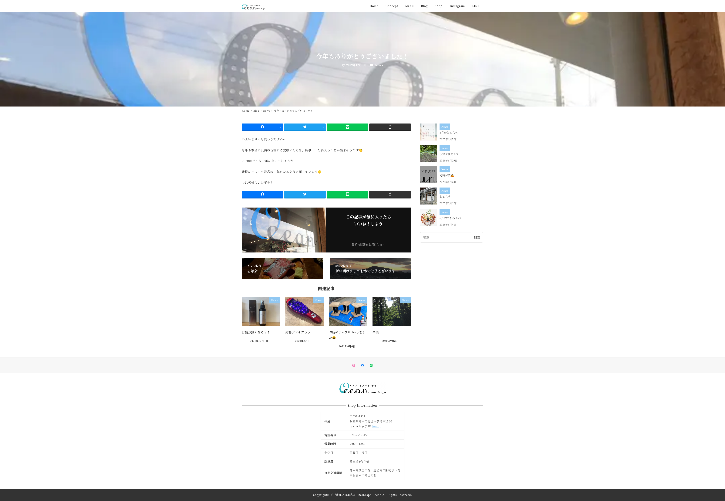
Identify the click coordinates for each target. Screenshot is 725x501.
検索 (477, 237)
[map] (376, 426)
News (379, 65)
